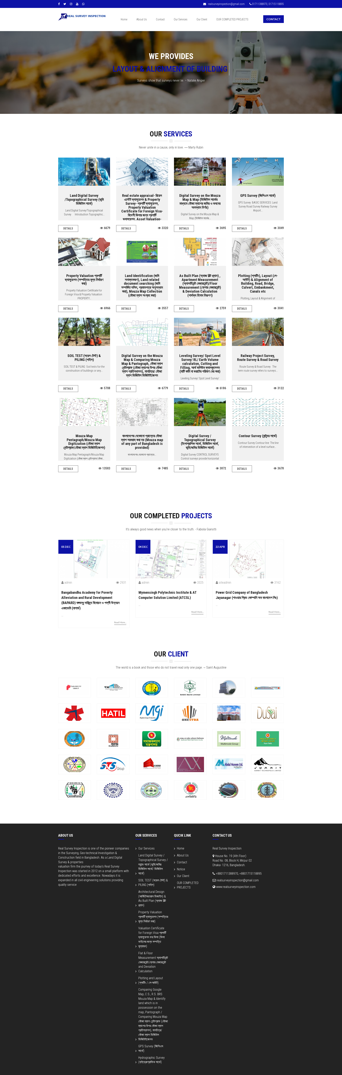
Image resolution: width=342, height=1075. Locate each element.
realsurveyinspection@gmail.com (226, 4)
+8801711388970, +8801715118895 (238, 873)
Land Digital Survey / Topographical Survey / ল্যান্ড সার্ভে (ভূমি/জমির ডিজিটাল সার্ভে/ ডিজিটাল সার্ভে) (153, 864)
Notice (181, 869)
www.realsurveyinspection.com (235, 887)
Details (68, 228)
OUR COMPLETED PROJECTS (232, 19)
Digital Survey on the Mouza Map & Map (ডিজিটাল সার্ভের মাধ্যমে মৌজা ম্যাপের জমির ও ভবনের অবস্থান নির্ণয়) (199, 201)
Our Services (180, 19)
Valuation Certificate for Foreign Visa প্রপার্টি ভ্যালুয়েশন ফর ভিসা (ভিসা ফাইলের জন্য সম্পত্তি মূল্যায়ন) (152, 937)
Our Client (202, 19)
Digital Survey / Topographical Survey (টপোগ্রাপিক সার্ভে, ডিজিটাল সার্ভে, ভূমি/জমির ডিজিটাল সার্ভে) (200, 442)
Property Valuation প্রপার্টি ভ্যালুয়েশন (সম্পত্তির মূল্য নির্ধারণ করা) (84, 280)
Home (124, 19)
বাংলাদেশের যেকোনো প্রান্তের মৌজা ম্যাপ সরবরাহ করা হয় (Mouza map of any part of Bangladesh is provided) (142, 442)
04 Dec (143, 546)
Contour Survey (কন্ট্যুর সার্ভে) (258, 436)
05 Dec (66, 546)
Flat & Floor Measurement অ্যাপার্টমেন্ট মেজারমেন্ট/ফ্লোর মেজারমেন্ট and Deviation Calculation (153, 962)
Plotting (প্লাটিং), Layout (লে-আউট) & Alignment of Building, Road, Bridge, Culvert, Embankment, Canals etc (258, 283)
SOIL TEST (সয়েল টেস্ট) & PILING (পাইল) (84, 358)
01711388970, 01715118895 (268, 4)
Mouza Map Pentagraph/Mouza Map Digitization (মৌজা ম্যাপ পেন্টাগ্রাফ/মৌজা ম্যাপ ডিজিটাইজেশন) (84, 442)
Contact (160, 19)
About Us (141, 19)
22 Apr (220, 546)
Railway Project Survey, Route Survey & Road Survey (257, 358)
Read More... (120, 622)
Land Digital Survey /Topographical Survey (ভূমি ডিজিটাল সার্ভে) (84, 199)
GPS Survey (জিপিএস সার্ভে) (258, 195)
